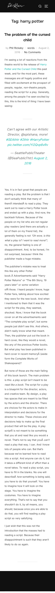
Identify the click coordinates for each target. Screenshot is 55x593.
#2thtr (24, 139)
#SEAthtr (12, 139)
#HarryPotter (39, 139)
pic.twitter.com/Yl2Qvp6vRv (27, 145)
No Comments (32, 52)
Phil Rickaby (16, 47)
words (31, 47)
